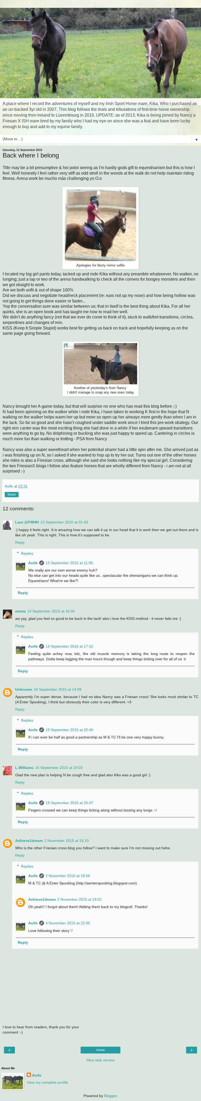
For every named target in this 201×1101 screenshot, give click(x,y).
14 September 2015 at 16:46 (51, 611)
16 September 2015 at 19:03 (59, 768)
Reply (20, 542)
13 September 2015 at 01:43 (64, 522)
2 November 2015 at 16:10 (66, 840)
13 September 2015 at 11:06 (69, 563)
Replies (27, 553)
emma (20, 611)
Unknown (23, 689)
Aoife (33, 563)
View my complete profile (47, 1082)
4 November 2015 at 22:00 (68, 923)
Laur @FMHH (27, 522)
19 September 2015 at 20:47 (69, 803)
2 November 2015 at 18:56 (68, 876)
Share (11, 494)
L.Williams (24, 768)
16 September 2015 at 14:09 (57, 689)
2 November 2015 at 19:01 (79, 899)
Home (100, 1050)
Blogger (110, 1096)
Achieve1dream (29, 840)
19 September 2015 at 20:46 (69, 730)
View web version (100, 1060)
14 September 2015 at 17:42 (69, 646)
